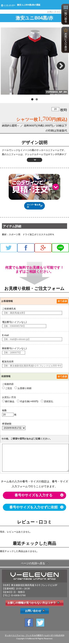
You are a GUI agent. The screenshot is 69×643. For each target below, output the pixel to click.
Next (61, 64)
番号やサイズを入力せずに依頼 (33, 507)
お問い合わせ (33, 610)
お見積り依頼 (24, 388)
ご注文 (8, 388)
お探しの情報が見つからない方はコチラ (31, 602)
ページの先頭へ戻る (33, 563)
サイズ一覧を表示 (33, 206)
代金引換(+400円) (28, 401)
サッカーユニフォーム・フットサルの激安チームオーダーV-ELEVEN (34, 635)
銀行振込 (9, 401)
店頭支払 (48, 401)
